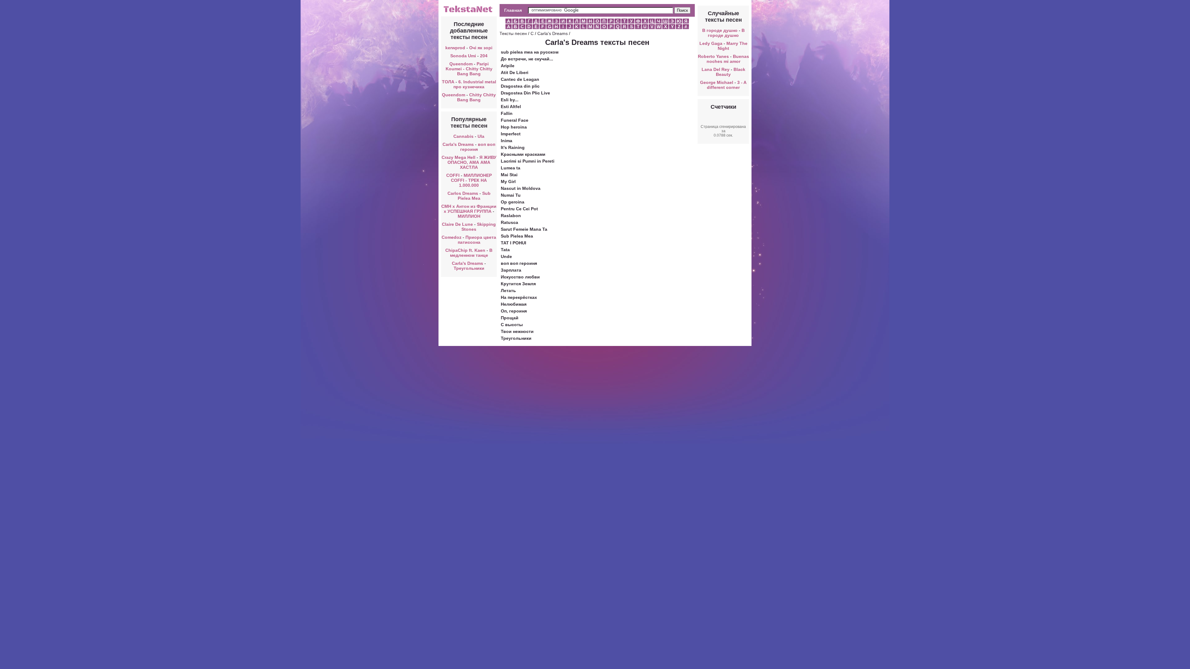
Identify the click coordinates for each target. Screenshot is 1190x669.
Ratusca (509, 222)
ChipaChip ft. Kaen (465, 250)
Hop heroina (514, 127)
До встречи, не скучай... (527, 58)
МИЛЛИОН (469, 216)
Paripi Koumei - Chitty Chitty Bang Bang (469, 68)
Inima (506, 140)
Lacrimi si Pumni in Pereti (527, 161)
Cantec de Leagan (520, 79)
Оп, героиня (514, 310)
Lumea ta (510, 167)
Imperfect (511, 133)
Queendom (461, 63)
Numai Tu (511, 195)
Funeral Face (514, 120)
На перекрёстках (519, 297)
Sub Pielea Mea (474, 196)
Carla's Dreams (458, 144)
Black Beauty (730, 72)
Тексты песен (513, 33)
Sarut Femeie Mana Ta (524, 229)
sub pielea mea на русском (529, 52)
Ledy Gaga (710, 43)
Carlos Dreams (462, 193)
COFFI (453, 175)
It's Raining (513, 147)
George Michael (716, 82)
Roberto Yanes (713, 56)
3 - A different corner (727, 85)
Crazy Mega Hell (458, 157)
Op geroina (512, 201)
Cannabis (463, 136)
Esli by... (509, 99)
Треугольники (469, 268)
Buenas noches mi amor (728, 59)
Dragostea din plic (520, 86)
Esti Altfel (511, 106)
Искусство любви (520, 276)
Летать (508, 290)
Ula (481, 136)
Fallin (507, 113)
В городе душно (720, 30)
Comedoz (451, 237)
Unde (506, 256)
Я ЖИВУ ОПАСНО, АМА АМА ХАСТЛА (471, 162)
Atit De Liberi (514, 72)
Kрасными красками (523, 154)
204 (483, 55)
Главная (513, 10)
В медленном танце (471, 253)
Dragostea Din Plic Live (525, 92)
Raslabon (511, 215)
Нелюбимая (514, 304)
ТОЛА (448, 81)
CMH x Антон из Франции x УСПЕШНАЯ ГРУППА (468, 209)
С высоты (512, 324)
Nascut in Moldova (520, 188)
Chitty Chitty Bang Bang (476, 97)
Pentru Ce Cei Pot (519, 208)
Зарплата (511, 270)
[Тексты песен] (469, 11)
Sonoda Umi (463, 55)
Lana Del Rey (715, 69)
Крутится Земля (518, 283)
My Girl (508, 181)
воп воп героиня (478, 147)
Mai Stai (509, 174)
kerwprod (455, 47)
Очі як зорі (480, 47)
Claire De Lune (457, 224)
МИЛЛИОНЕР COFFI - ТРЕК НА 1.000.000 (471, 180)
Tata (505, 249)
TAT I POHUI (513, 242)
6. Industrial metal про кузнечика (474, 84)
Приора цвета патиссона (477, 240)
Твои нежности (517, 331)
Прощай (509, 317)
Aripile (507, 65)
